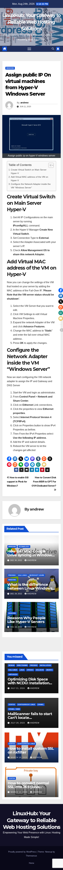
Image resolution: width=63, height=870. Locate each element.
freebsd (12, 575)
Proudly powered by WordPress (22, 852)
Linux (22, 670)
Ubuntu (49, 670)
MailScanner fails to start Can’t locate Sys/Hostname (30, 718)
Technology (24, 546)
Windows (10, 68)
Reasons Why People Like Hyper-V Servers (26, 620)
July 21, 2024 (18, 688)
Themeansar (31, 856)
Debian (11, 665)
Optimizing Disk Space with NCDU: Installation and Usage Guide (28, 683)
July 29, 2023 (18, 723)
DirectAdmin (22, 665)
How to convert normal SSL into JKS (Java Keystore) (28, 787)
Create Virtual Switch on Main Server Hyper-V (28, 171)
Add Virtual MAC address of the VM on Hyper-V (29, 179)
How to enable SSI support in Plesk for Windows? (17, 481)
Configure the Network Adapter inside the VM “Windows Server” (31, 186)
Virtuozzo (13, 674)
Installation (45, 665)
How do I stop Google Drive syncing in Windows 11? (30, 555)
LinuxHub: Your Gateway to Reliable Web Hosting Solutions (31, 22)
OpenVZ (30, 670)
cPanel (41, 704)
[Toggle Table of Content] (49, 165)
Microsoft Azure (36, 575)
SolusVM (40, 670)
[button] (53, 48)
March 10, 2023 (19, 757)
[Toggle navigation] (29, 49)
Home (31, 863)
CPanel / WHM (14, 709)
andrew (24, 102)
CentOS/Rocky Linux (26, 704)
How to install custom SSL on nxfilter (31, 750)
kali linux (22, 575)
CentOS (12, 704)
